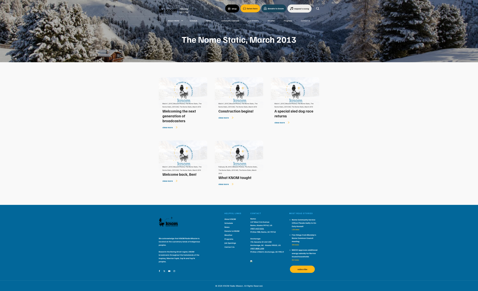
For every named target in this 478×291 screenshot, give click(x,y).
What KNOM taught (234, 177)
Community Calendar (230, 20)
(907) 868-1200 (257, 248)
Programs (288, 20)
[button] (182, 20)
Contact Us (305, 20)
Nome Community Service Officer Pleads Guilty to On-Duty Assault (304, 223)
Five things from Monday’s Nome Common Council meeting (304, 238)
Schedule (193, 20)
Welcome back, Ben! (179, 174)
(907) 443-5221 (257, 228)
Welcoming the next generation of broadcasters (179, 116)
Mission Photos (179, 104)
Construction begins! (235, 111)
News (208, 20)
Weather (271, 20)
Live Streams (253, 20)
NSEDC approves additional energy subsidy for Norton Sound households (304, 253)
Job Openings (230, 243)
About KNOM (173, 20)
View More (167, 127)
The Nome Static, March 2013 (190, 107)
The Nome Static (191, 104)
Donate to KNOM (231, 231)
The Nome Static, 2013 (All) (228, 170)
